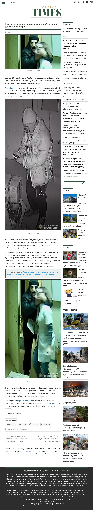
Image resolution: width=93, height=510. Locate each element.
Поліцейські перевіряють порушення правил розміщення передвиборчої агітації (18, 438)
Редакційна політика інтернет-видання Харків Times (46, 503)
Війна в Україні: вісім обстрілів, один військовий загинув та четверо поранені (49, 438)
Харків (24, 429)
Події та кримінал (13, 429)
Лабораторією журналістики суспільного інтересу (33, 492)
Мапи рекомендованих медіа (62, 505)
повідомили (12, 88)
